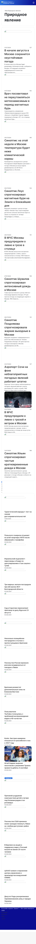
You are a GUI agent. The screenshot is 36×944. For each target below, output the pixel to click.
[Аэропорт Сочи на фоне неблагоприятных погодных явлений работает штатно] (18, 348)
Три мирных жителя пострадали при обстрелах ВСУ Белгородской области (17, 587)
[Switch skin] (27, 3)
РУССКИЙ (4, 912)
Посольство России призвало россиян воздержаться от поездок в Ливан (16, 665)
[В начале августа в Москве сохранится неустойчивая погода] (18, 32)
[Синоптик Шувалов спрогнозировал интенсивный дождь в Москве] (18, 260)
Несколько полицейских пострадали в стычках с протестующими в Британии (15, 640)
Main (6, 10)
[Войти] (23, 3)
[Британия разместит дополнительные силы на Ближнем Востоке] (18, 672)
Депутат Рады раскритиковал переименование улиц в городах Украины (17, 898)
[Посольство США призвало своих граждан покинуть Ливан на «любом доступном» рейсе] (15, 807)
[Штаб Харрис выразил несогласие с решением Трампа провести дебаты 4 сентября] (18, 761)
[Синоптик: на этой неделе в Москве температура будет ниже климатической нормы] (18, 121)
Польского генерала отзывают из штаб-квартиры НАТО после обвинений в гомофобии (17, 537)
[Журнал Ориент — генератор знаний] (9, 2)
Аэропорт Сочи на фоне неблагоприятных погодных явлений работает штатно (16, 374)
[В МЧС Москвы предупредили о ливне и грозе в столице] (18, 219)
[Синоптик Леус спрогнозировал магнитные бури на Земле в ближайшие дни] (18, 172)
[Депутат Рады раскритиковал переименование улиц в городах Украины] (15, 882)
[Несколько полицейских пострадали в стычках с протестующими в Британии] (18, 623)
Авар (2, 916)
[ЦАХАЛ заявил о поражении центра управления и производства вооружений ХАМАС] (15, 856)
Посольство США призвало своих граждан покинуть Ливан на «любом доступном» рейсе (17, 823)
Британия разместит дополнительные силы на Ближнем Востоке (14, 689)
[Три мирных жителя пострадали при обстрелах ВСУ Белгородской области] (15, 570)
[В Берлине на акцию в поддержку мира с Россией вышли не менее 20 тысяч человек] (15, 831)
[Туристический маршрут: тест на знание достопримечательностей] (15, 497)
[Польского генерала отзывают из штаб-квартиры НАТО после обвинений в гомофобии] (15, 521)
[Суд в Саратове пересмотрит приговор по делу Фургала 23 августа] (15, 594)
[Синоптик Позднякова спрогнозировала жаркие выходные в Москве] (18, 301)
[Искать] (30, 3)
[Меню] (34, 3)
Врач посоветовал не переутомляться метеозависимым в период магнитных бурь (17, 101)
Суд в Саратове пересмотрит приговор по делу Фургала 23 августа (16, 610)
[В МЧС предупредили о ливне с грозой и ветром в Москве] (18, 407)
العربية (3, 918)
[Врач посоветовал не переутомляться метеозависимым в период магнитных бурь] (18, 75)
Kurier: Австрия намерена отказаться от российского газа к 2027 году (17, 740)
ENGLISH (4, 914)
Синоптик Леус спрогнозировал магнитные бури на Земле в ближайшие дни (17, 198)
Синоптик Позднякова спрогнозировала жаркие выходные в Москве (17, 327)
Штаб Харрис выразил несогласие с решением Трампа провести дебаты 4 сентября (17, 765)
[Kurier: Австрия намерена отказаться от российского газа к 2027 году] (18, 723)
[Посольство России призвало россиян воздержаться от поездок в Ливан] (18, 648)
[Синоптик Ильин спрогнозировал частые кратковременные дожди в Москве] (18, 434)
